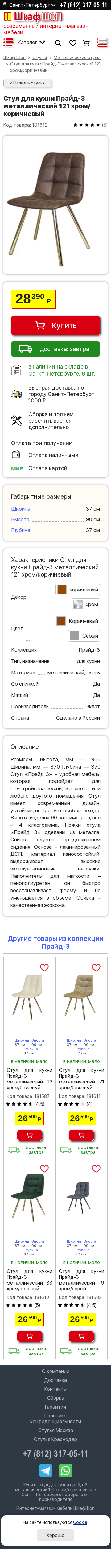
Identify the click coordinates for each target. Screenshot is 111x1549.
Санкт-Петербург (29, 5)
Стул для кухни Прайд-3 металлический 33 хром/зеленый (29, 1280)
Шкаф (38, 16)
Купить (64, 325)
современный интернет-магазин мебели (45, 29)
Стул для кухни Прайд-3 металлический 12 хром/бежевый (29, 1079)
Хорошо (55, 1535)
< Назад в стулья (27, 82)
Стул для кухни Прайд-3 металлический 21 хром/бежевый (82, 1079)
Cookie (80, 1522)
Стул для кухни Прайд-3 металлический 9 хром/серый (82, 1280)
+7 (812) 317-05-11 (83, 5)
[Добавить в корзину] (29, 1135)
